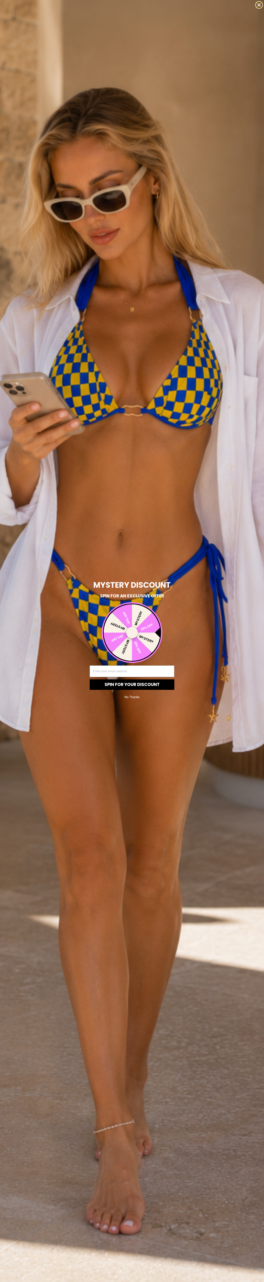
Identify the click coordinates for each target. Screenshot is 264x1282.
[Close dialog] (259, 5)
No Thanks (132, 697)
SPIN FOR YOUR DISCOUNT (132, 685)
